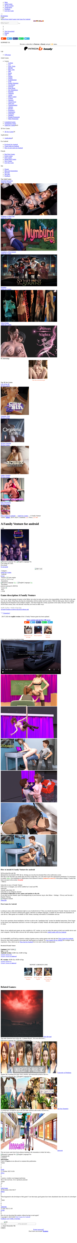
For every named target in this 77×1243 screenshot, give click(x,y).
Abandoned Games (10, 123)
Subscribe (4, 900)
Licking (10, 98)
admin (8, 517)
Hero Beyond (47, 1036)
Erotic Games (9, 156)
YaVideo (17, 1218)
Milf (9, 71)
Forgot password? (38, 1229)
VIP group (8, 55)
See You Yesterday (62, 1108)
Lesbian (10, 63)
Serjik (2, 1169)
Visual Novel (12, 102)
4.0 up (3, 576)
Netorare (10, 86)
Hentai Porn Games (10, 159)
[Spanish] (43, 21)
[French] (35, 21)
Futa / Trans (11, 66)
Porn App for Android (26, 942)
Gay (9, 64)
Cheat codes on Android (12, 146)
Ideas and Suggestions (11, 171)
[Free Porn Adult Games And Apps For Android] (15, 19)
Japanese (11, 100)
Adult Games (8, 4)
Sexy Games (8, 161)
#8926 (3, 1191)
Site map (7, 172)
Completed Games (10, 122)
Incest (10, 73)
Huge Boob (11, 88)
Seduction (11, 113)
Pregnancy (11, 110)
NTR (9, 81)
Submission (11, 112)
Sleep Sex (11, 103)
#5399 (3, 1210)
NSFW (10, 78)
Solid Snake (4, 1188)
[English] (34, 21)
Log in (3, 1227)
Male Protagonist (13, 119)
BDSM (10, 68)
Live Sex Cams (9, 11)
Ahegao (10, 107)
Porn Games (8, 157)
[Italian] (38, 21)
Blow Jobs (11, 69)
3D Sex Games (9, 5)
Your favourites (9, 31)
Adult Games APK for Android (57, 932)
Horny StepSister (38, 635)
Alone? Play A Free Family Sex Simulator (48, 979)
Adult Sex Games (10, 125)
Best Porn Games (10, 154)
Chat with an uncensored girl (38, 380)
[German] (37, 21)
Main (6, 2)
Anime (10, 95)
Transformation (12, 105)
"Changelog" (6, 613)
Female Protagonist (14, 117)
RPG (9, 75)
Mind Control (12, 97)
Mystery (10, 108)
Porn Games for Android (8, 516)
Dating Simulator (13, 83)
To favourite (4, 567)
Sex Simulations (13, 90)
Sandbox (11, 115)
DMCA (12, 1218)
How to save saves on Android (14, 148)
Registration (4, 16)
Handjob (10, 91)
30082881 (4, 1207)
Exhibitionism (12, 80)
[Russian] (41, 21)
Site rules (7, 174)
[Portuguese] (40, 21)
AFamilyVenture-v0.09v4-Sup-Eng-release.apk (15, 609)
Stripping (11, 93)
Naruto (10, 76)
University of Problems (64, 1072)
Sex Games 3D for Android (54, 940)
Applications (8, 7)
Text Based (11, 85)
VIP (6, 35)
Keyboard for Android (11, 144)
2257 (8, 1218)
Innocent (60, 1150)
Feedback (7, 9)
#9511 (2, 1173)
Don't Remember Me (9, 1226)
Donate (7, 33)
